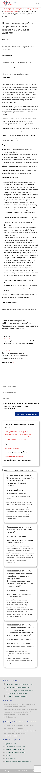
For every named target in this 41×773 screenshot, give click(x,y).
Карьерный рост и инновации (16, 696)
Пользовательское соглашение (15, 747)
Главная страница (8, 9)
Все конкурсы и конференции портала (19, 684)
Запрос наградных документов (15, 752)
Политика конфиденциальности (15, 749)
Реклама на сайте (10, 758)
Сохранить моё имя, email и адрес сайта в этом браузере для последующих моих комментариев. (21, 406)
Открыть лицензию (10, 736)
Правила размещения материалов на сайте (18, 761)
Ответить (7, 350)
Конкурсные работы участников (27, 9)
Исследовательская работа (13, 456)
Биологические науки (10, 11)
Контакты (8, 755)
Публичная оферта (11, 744)
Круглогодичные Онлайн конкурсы (18, 687)
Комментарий (8, 363)
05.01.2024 (7, 338)
